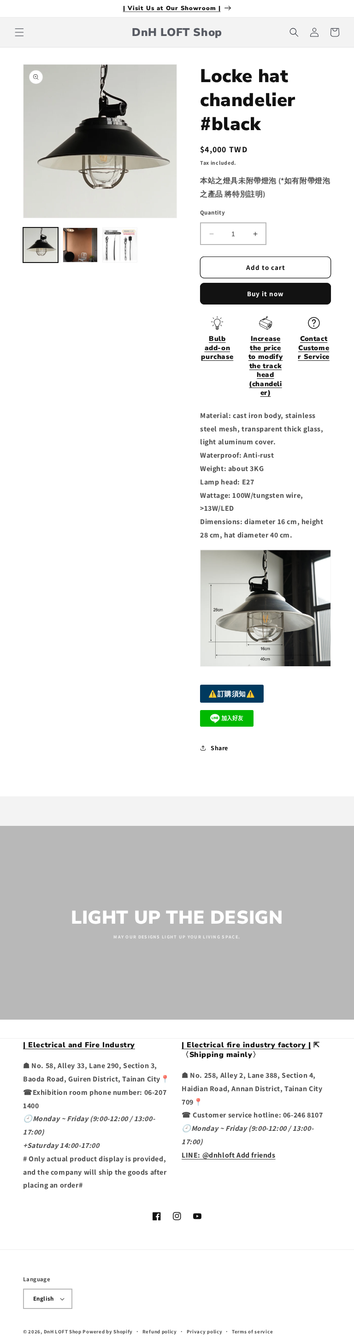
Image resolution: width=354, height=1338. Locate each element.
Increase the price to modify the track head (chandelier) (265, 365)
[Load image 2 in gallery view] (80, 245)
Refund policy (159, 1331)
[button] (19, 32)
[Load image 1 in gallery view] (40, 245)
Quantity (212, 212)
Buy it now (265, 293)
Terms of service (252, 1331)
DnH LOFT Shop (63, 1331)
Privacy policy (205, 1331)
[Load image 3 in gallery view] (119, 245)
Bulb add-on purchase (217, 347)
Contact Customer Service (313, 347)
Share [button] (219, 748)
